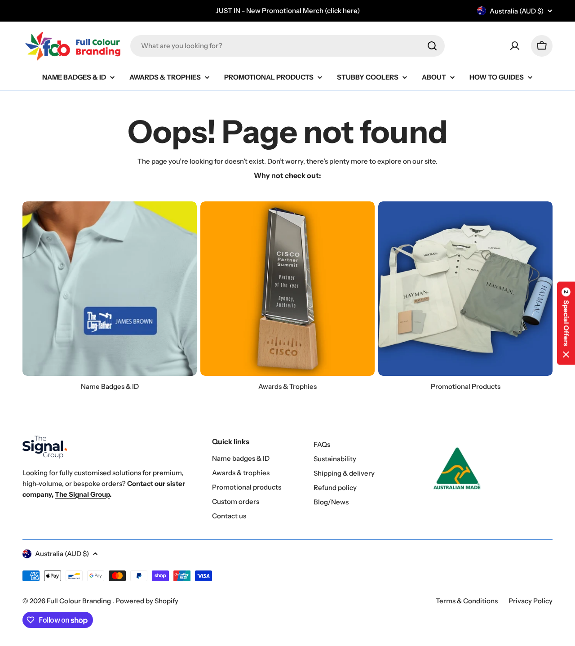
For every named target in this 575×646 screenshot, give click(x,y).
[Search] (432, 45)
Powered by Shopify (146, 601)
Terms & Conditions (467, 601)
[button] (566, 323)
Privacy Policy (531, 601)
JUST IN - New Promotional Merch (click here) (288, 10)
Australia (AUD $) (517, 11)
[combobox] (287, 46)
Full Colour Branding (79, 601)
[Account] (514, 45)
